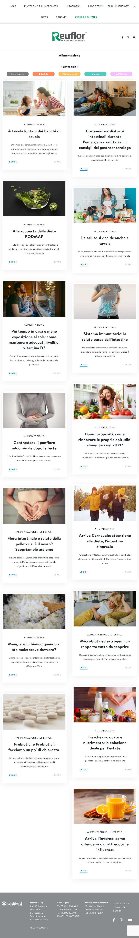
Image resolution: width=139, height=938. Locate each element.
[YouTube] (134, 37)
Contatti (61, 17)
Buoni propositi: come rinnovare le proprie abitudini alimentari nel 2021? (105, 439)
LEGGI (13, 162)
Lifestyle (43, 73)
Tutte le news (17, 73)
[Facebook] (122, 37)
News (44, 17)
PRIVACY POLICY (121, 903)
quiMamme (121, 73)
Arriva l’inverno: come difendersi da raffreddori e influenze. (105, 844)
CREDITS (117, 911)
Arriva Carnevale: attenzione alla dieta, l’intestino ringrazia (105, 541)
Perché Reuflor (118, 6)
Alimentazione (69, 73)
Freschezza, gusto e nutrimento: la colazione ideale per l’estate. (104, 742)
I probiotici (73, 6)
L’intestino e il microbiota (41, 6)
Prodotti (94, 6)
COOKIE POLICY (121, 907)
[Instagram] (128, 37)
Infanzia (96, 73)
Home (13, 6)
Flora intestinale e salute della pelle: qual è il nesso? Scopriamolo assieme (34, 544)
